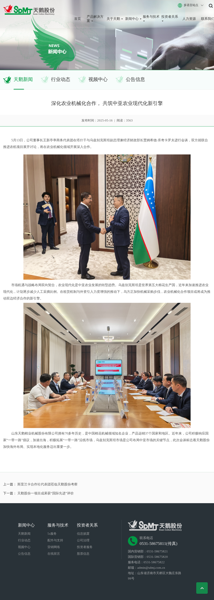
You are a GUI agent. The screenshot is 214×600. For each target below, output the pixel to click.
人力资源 (189, 18)
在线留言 (53, 553)
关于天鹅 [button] (114, 18)
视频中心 (98, 79)
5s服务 (52, 533)
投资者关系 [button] (169, 16)
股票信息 (83, 553)
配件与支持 (55, 540)
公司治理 (83, 540)
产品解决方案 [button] (95, 19)
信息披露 (83, 533)
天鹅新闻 (23, 79)
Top (202, 588)
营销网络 (53, 547)
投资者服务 (85, 547)
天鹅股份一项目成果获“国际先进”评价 (45, 493)
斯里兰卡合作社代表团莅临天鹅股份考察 (47, 484)
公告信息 (135, 79)
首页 (77, 18)
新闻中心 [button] (132, 18)
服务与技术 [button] (151, 16)
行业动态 (60, 79)
